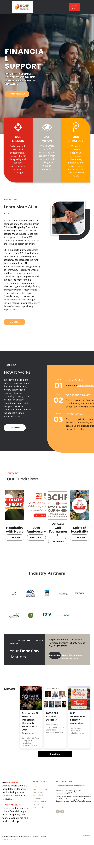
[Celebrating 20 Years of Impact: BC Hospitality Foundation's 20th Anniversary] (31, 698)
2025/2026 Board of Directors (52, 716)
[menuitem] (42, 786)
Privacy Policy (87, 835)
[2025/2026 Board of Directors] (55, 698)
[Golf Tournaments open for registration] (79, 698)
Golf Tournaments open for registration (77, 718)
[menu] (88, 7)
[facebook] (58, 812)
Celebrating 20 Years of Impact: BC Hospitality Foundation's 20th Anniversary (30, 723)
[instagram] (62, 812)
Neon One (16, 839)
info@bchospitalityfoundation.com (73, 785)
